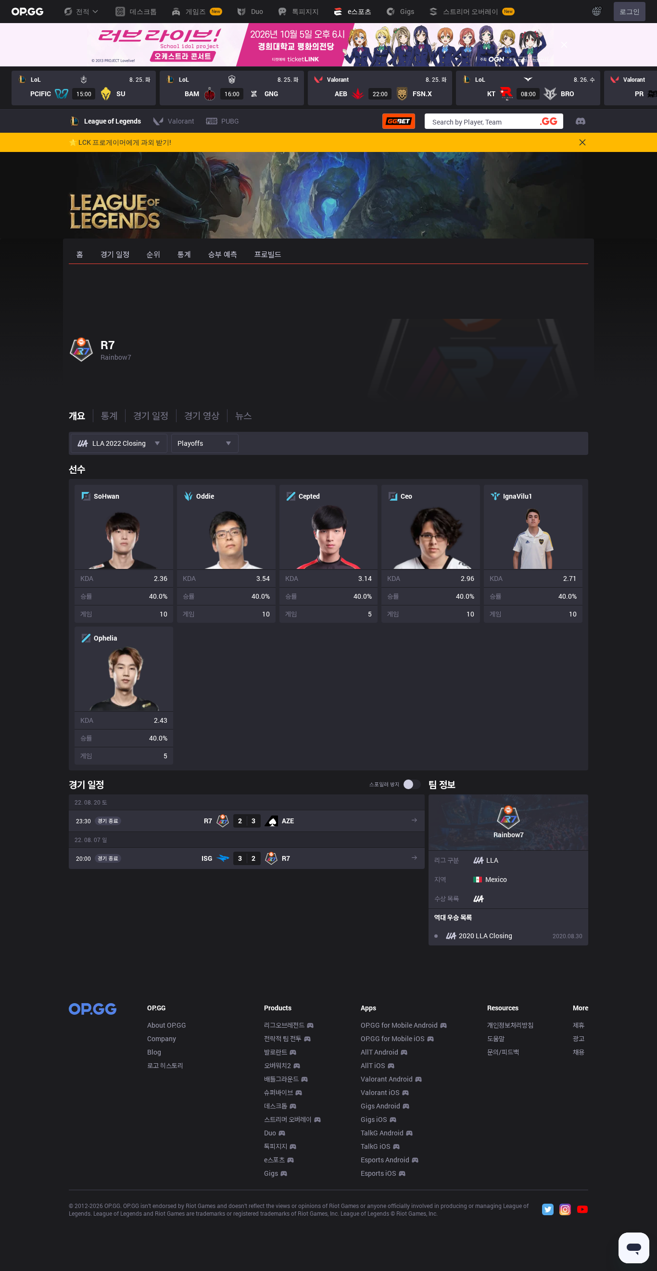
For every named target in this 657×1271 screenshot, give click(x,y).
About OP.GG (166, 1025)
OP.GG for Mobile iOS (393, 1038)
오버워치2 (277, 1065)
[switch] (412, 784)
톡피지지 (275, 1146)
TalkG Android (382, 1132)
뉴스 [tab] (243, 415)
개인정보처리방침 (510, 1025)
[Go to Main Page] (27, 11)
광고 (578, 1038)
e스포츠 (274, 1159)
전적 (82, 11)
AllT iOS (373, 1065)
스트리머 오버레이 (288, 1119)
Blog (154, 1052)
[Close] (564, 44)
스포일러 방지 (384, 784)
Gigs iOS (374, 1119)
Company (161, 1038)
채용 (578, 1052)
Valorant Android (387, 1078)
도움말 (496, 1038)
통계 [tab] (109, 415)
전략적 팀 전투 (283, 1038)
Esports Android (385, 1159)
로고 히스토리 (165, 1065)
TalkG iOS (376, 1146)
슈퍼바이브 (278, 1092)
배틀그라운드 (281, 1078)
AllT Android (379, 1052)
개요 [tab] (77, 415)
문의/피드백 (503, 1052)
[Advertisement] (328, 289)
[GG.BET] (398, 121)
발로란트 (275, 1052)
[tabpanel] (328, 702)
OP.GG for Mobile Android (399, 1025)
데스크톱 (275, 1105)
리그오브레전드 (284, 1025)
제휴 (578, 1025)
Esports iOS (378, 1173)
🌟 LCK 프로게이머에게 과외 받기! (120, 142)
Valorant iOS (380, 1092)
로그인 (629, 11)
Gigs (271, 1173)
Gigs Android (380, 1105)
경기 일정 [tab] (150, 415)
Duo (270, 1132)
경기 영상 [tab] (201, 415)
